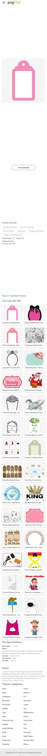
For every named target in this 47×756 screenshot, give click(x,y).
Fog (25, 708)
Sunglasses (6, 696)
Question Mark (29, 740)
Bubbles (5, 708)
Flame (26, 688)
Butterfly (27, 692)
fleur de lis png (8, 231)
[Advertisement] (23, 34)
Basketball (6, 700)
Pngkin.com (6, 740)
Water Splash (28, 736)
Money (26, 744)
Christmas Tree (7, 720)
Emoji (26, 716)
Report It (5, 295)
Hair (25, 724)
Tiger (4, 712)
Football (5, 724)
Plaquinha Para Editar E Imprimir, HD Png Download (21, 390)
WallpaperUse (28, 712)
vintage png (21, 231)
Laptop (26, 704)
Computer (27, 732)
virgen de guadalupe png (13, 235)
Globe (4, 732)
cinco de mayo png (26, 227)
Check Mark (28, 720)
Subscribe (27, 700)
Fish (25, 728)
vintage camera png (36, 231)
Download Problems (18, 295)
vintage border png (10, 227)
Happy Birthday (7, 728)
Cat (25, 696)
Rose (4, 716)
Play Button (6, 704)
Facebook (5, 744)
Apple (4, 692)
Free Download (23, 167)
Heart (4, 688)
